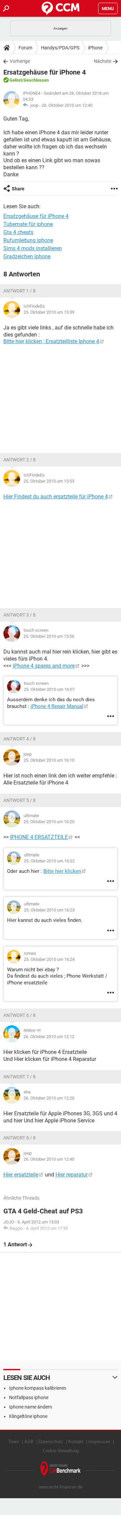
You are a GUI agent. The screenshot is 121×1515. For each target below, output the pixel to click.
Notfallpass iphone (28, 1397)
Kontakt (75, 1441)
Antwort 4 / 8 (19, 739)
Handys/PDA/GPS (60, 47)
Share (18, 188)
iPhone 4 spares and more (44, 666)
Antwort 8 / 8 (19, 1138)
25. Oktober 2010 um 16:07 (49, 689)
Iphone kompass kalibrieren (37, 1388)
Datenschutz (51, 1441)
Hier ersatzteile (20, 1174)
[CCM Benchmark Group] (60, 1469)
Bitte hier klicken (62, 871)
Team (13, 1441)
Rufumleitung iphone (28, 240)
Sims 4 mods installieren (32, 248)
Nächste (102, 61)
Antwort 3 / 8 (19, 615)
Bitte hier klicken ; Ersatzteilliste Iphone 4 (51, 341)
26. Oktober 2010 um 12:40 (67, 105)
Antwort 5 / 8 (19, 800)
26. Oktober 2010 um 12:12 (49, 1036)
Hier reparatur (71, 1174)
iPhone (95, 47)
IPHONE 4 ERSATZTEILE (39, 837)
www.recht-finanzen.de (60, 1486)
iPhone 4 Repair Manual (57, 706)
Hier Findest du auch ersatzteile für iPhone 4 (55, 496)
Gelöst (15, 80)
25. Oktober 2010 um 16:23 (49, 909)
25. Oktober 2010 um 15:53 (49, 481)
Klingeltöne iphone (28, 1416)
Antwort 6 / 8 (19, 1015)
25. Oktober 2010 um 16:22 (49, 860)
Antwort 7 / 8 (19, 1076)
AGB (29, 1441)
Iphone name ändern (30, 1407)
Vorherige (20, 61)
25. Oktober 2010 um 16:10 (49, 760)
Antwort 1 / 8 (19, 291)
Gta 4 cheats (18, 232)
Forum (25, 47)
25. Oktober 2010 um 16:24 (49, 959)
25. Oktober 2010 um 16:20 (49, 821)
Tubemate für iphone (28, 224)
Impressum (99, 1441)
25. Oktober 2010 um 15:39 (49, 312)
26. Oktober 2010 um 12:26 (49, 1098)
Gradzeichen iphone (26, 256)
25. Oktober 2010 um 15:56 (49, 636)
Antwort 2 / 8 (19, 459)
